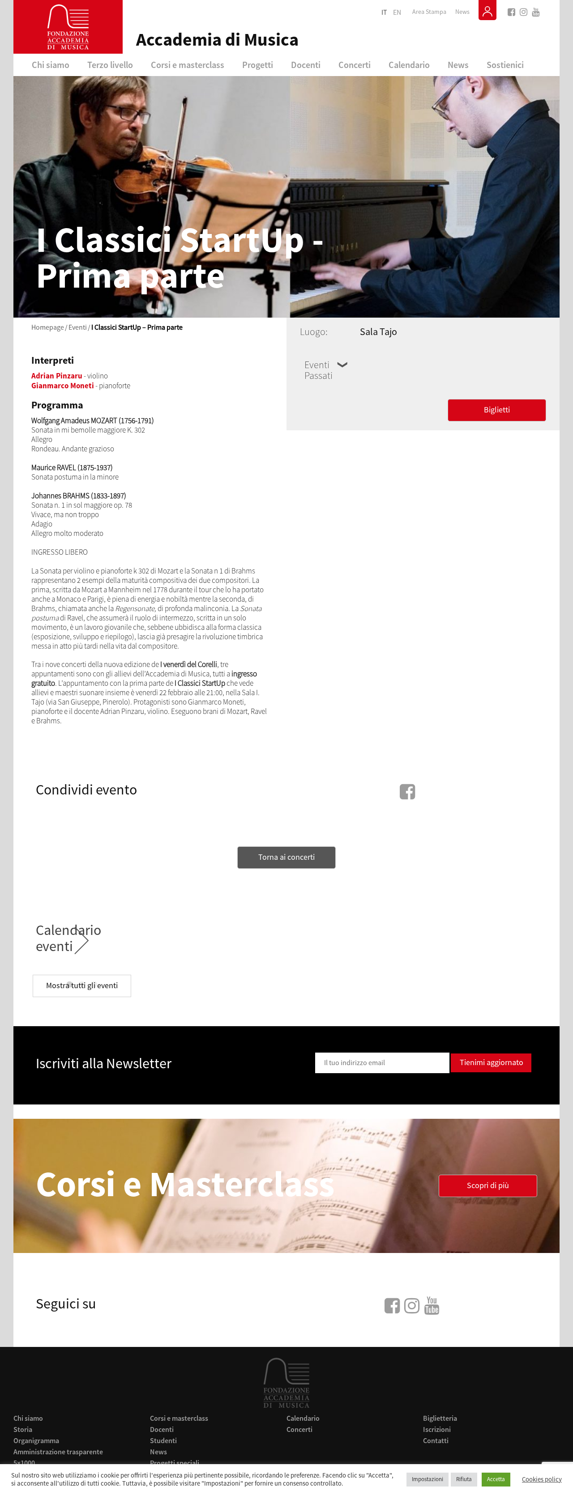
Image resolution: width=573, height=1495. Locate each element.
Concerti (354, 64)
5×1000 (24, 1462)
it (384, 12)
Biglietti (497, 410)
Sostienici (505, 64)
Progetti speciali (174, 1462)
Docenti (306, 64)
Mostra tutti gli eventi (82, 986)
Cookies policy (542, 1480)
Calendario (409, 64)
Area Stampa (429, 12)
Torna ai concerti (286, 857)
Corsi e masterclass (187, 64)
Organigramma (36, 1440)
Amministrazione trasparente (58, 1451)
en (397, 12)
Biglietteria (440, 1418)
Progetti (257, 64)
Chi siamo (50, 64)
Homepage (47, 327)
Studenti (163, 1440)
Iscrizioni (437, 1429)
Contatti (436, 1440)
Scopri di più (488, 1186)
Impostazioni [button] (427, 1479)
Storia (22, 1429)
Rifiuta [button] (464, 1479)
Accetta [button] (496, 1479)
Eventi (77, 327)
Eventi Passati (318, 370)
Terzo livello (110, 64)
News (462, 12)
